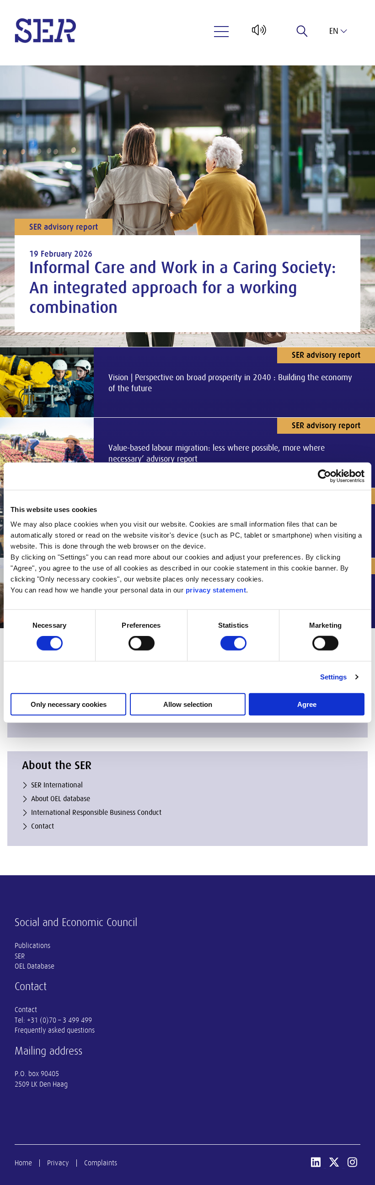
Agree (306, 704)
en (333, 31)
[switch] (142, 643)
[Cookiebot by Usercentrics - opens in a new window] (324, 476)
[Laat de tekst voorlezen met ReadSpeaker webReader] (258, 33)
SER (20, 956)
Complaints (100, 1163)
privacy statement (216, 589)
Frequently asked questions (55, 1030)
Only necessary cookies (69, 704)
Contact (26, 1010)
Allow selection (187, 704)
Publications (32, 946)
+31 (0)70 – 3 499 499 (59, 1020)
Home (23, 1163)
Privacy (58, 1163)
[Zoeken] (302, 31)
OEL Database (34, 966)
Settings (333, 677)
